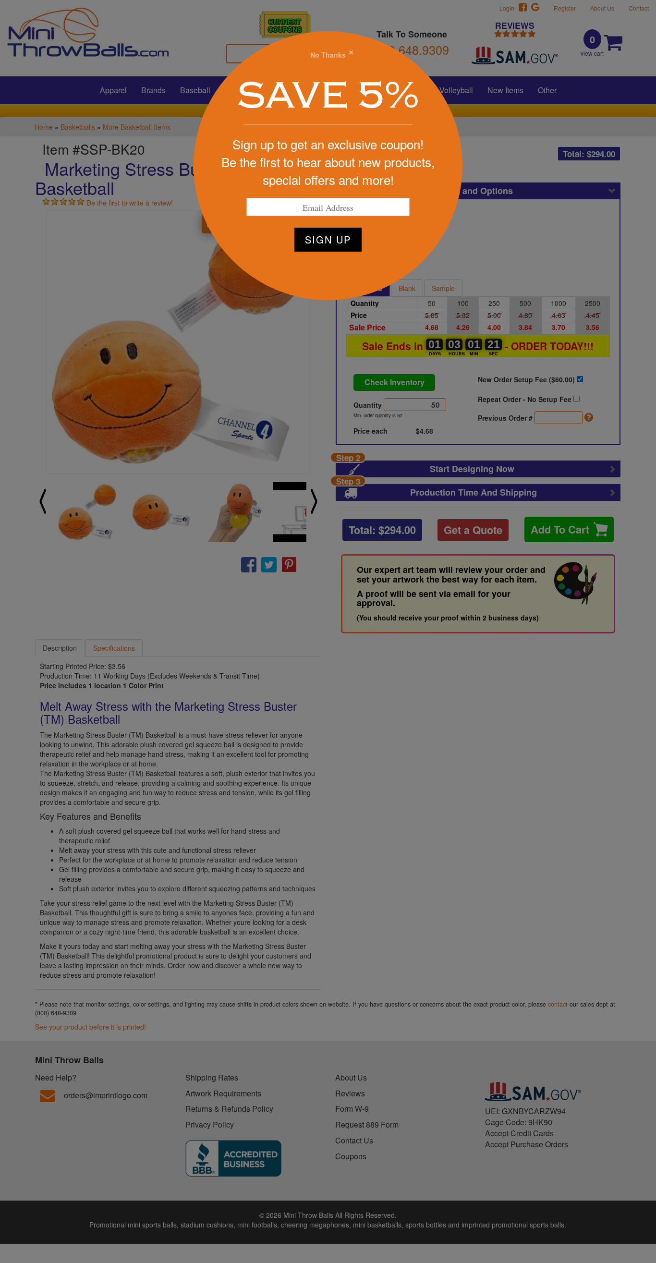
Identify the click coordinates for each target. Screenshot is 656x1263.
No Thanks (328, 54)
